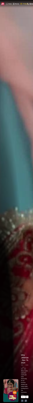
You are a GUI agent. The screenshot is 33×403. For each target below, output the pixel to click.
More (22, 394)
